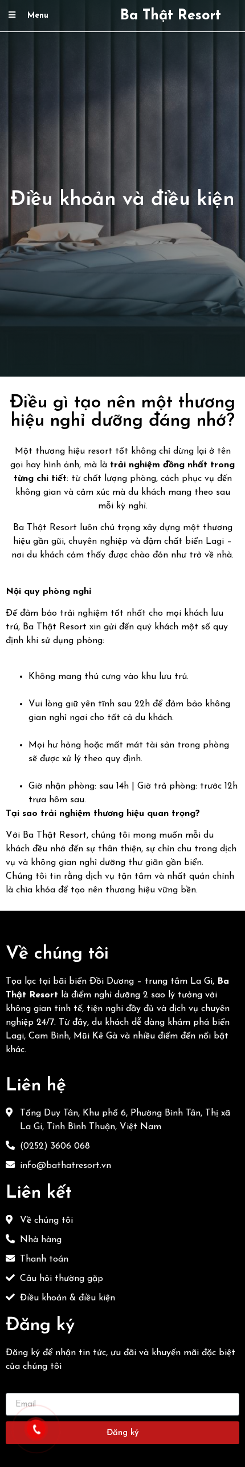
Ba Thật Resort (170, 16)
